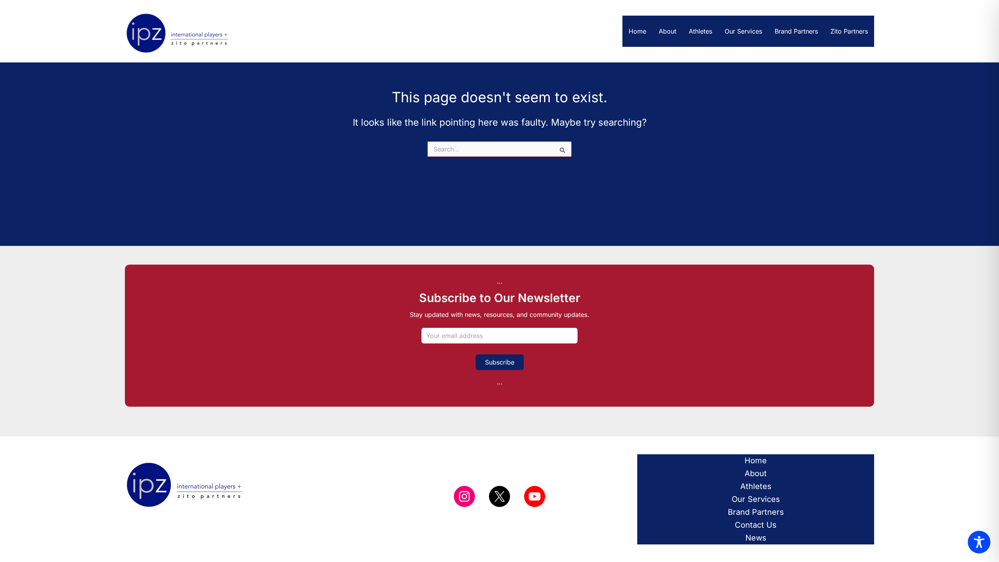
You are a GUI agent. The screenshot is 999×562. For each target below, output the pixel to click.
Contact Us (756, 525)
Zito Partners (849, 31)
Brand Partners (796, 31)
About (667, 31)
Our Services (743, 31)
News (755, 537)
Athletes (700, 31)
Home (637, 31)
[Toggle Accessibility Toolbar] (979, 542)
